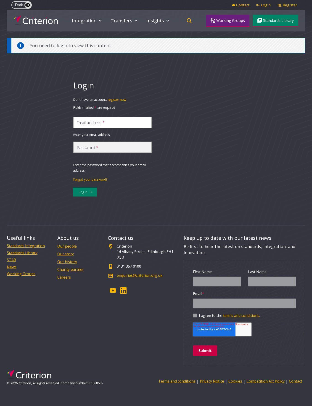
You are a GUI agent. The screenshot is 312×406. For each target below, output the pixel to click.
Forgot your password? (90, 179)
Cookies (235, 381)
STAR (11, 260)
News (11, 267)
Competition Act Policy (265, 381)
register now (117, 99)
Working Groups (21, 274)
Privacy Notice (212, 381)
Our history (67, 261)
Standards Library (22, 253)
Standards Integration (26, 245)
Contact (295, 381)
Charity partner (70, 269)
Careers (64, 277)
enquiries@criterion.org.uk (139, 275)
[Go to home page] (36, 20)
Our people (67, 246)
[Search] (189, 21)
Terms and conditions (177, 381)
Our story (65, 253)
